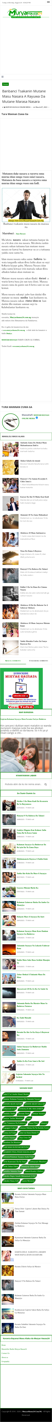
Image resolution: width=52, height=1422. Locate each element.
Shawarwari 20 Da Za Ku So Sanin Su (32, 989)
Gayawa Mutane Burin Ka (27, 888)
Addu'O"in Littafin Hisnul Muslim (16, 1094)
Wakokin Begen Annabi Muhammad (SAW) (19, 1176)
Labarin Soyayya (9, 1138)
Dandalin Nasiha (9, 1114)
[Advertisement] (26, 47)
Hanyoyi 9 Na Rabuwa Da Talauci (34, 569)
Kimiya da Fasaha (9, 1133)
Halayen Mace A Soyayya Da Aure (30, 917)
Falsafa (5, 84)
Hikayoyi (44, 1123)
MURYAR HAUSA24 (9, 340)
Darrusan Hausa (24, 1114)
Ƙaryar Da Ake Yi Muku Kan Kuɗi (34, 497)
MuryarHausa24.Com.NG (32, 1412)
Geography (5, 1361)
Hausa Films (33, 1123)
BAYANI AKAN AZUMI (12, 1104)
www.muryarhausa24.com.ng (14, 330)
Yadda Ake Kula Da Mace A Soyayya (31, 873)
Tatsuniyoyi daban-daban (30, 1166)
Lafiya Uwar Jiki (24, 1138)
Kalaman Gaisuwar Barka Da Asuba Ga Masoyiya (33, 903)
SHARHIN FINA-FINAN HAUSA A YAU (19, 1152)
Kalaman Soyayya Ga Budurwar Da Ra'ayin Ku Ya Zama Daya (31, 846)
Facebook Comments (39, 661)
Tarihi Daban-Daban (10, 1166)
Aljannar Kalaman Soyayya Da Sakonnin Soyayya (22, 1099)
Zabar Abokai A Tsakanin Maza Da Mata (31, 976)
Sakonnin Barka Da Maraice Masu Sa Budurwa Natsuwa (32, 1004)
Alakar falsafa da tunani (30, 461)
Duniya (9, 333)
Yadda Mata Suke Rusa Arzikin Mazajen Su (33, 961)
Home (3, 1345)
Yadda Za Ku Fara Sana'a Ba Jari (30, 1061)
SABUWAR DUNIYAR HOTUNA (16, 1147)
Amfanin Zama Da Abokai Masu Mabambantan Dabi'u (33, 444)
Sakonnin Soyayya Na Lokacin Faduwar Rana (33, 947)
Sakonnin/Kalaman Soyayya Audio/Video (18, 1157)
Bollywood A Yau (9, 1109)
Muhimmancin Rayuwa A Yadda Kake (32, 859)
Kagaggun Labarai (10, 1128)
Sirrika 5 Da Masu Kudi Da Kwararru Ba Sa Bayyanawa (32, 802)
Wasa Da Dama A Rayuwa (30, 551)
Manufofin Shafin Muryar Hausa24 (14, 1349)
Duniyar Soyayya (38, 1114)
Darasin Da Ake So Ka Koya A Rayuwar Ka (33, 1033)
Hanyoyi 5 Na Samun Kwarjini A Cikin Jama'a (33, 480)
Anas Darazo (21, 234)
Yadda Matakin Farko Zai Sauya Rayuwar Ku (33, 642)
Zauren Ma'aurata (28, 1181)
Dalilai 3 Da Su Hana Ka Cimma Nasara (33, 588)
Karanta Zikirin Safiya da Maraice (28, 1267)
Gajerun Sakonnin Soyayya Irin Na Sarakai (30, 1075)
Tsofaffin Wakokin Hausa (12, 1171)
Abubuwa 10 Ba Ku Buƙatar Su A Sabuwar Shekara (34, 606)
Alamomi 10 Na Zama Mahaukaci (34, 515)
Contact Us (5, 1353)
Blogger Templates (24, 1420)
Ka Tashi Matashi (24, 1018)
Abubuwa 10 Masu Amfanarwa (32, 533)
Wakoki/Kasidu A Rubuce (34, 1171)
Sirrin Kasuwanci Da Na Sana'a (15, 1162)
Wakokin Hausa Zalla (11, 1181)
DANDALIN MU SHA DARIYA (31, 1109)
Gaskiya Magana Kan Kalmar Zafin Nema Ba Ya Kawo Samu (31, 831)
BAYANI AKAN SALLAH (34, 1104)
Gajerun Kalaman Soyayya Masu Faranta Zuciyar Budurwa (23, 719)
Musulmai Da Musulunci (12, 1142)
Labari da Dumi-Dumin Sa (29, 1133)
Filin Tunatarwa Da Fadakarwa (14, 1123)
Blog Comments (14, 661)
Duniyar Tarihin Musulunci (13, 1118)
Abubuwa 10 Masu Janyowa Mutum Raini (35, 624)
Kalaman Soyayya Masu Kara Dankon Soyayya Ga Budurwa (32, 932)
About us (4, 1357)
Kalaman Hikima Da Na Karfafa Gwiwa (34, 1128)
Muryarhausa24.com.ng (20, 317)
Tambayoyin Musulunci (38, 1162)
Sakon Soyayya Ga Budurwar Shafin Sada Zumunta (32, 1048)
